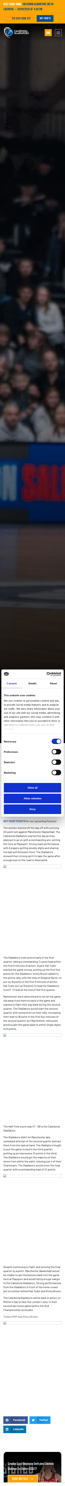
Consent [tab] (12, 683)
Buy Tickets (45, 18)
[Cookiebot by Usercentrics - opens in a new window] (46, 674)
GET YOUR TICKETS (14, 821)
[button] (15, 1420)
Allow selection (33, 798)
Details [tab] (32, 683)
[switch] (56, 751)
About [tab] (53, 683)
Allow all (33, 787)
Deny (33, 809)
